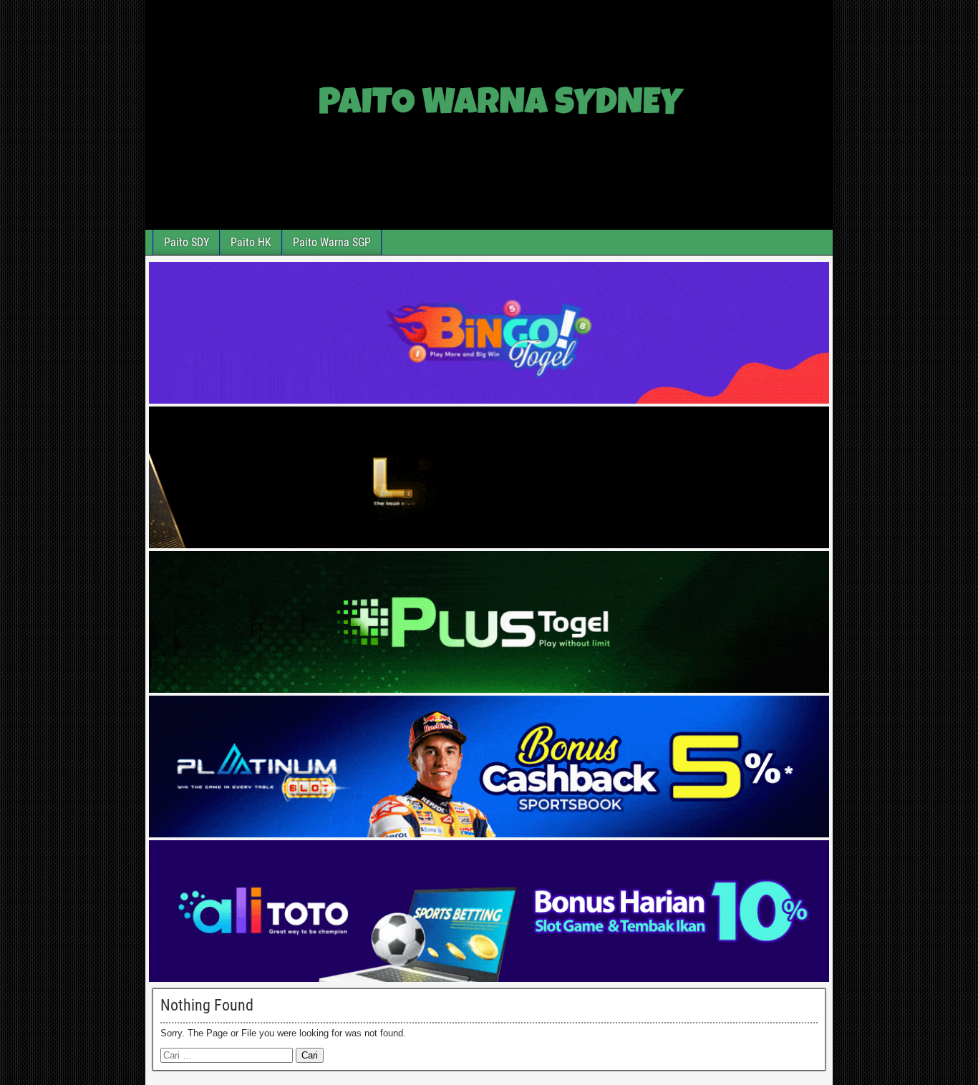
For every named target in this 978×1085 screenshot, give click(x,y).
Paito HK (251, 242)
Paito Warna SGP (332, 242)
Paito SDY (186, 242)
